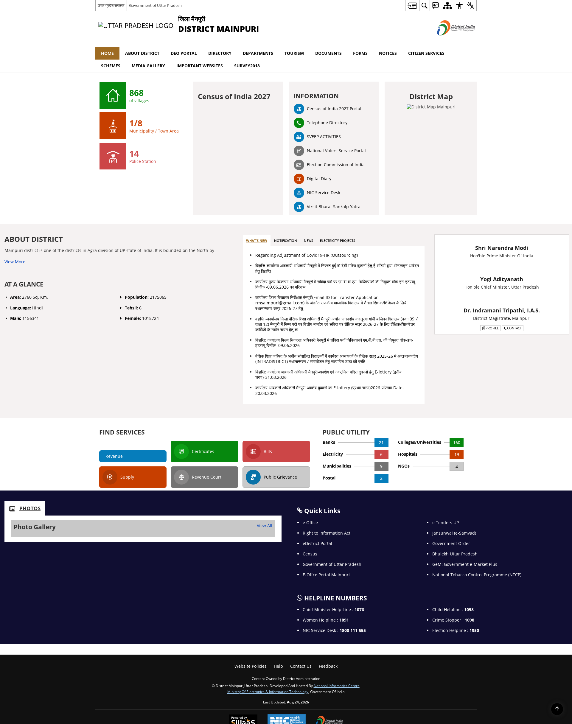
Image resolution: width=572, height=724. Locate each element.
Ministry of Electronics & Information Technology (267, 691)
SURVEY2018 (247, 65)
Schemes (110, 65)
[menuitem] (412, 5)
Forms (360, 53)
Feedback (328, 666)
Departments (258, 53)
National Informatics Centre (337, 685)
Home (107, 53)
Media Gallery (148, 65)
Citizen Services (426, 53)
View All (264, 525)
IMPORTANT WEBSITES (199, 65)
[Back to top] (557, 709)
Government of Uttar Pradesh (155, 5)
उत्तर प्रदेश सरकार (111, 5)
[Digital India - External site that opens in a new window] (449, 40)
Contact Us (301, 666)
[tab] (257, 241)
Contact (514, 328)
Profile (492, 328)
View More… (16, 261)
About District (142, 53)
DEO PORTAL (184, 53)
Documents (328, 53)
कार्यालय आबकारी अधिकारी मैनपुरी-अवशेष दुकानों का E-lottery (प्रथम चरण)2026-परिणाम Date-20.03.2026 (329, 390)
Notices (388, 53)
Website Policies (250, 666)
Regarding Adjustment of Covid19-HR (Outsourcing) (306, 255)
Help (278, 666)
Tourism (294, 53)
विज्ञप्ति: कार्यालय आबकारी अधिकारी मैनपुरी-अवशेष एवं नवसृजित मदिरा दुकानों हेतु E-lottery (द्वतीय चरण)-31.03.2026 (328, 374)
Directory (219, 53)
